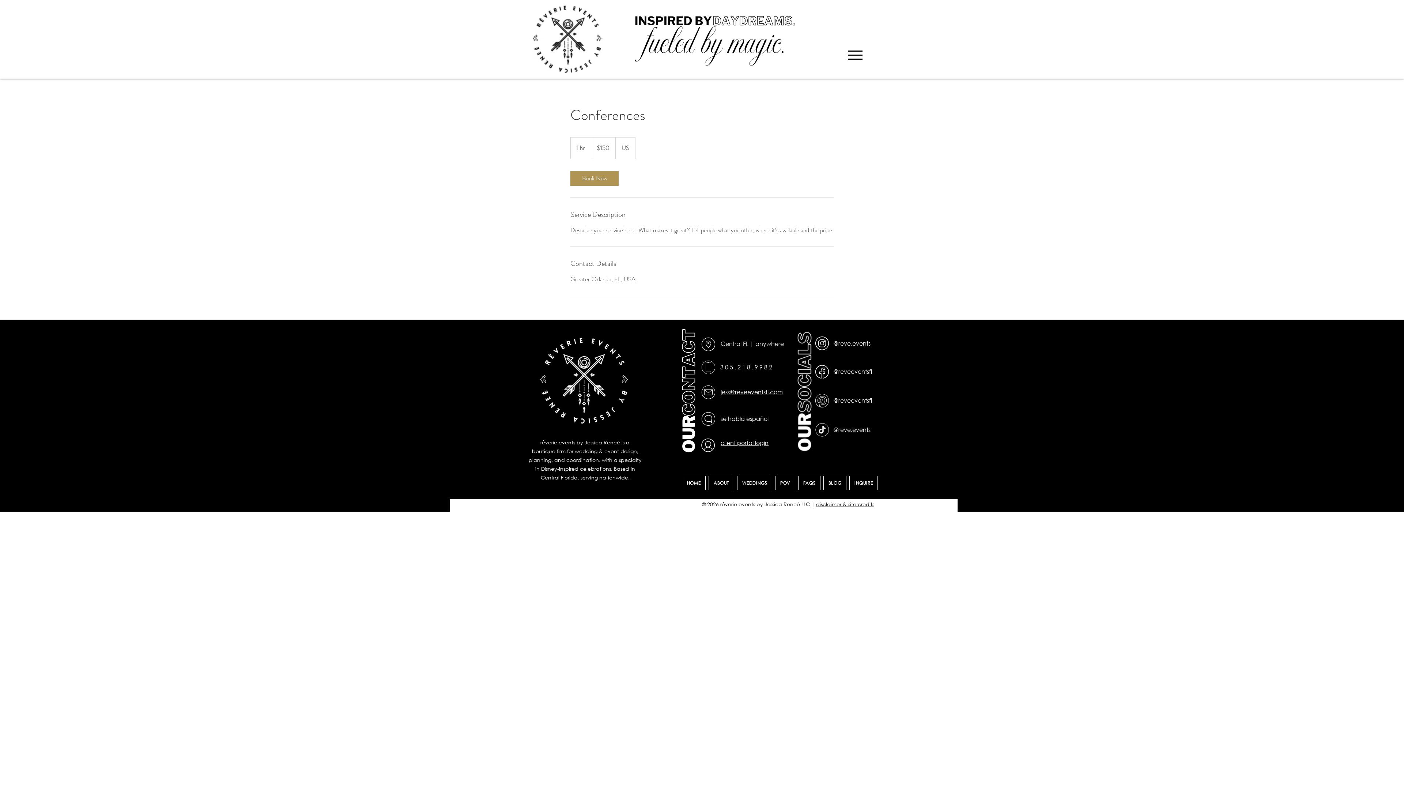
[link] (594, 178)
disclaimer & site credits (845, 504)
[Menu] (855, 55)
